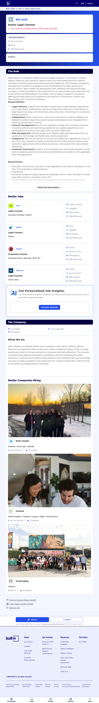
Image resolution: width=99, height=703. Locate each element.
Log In (90, 3)
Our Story (28, 642)
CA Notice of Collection (86, 685)
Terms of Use (56, 685)
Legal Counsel (15, 211)
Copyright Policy (39, 685)
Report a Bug (66, 653)
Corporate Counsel (17, 254)
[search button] (77, 3)
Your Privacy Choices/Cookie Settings (71, 685)
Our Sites (83, 642)
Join (82, 3)
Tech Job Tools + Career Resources (67, 660)
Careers (27, 646)
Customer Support (64, 643)
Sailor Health (22, 441)
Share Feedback (67, 649)
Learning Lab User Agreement (12, 685)
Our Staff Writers (28, 652)
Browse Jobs (65, 667)
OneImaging (22, 581)
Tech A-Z (64, 671)
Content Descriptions (29, 659)
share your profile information (53, 624)
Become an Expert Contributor (47, 651)
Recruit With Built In (47, 643)
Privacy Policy (48, 685)
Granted (20, 511)
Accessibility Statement (26, 685)
